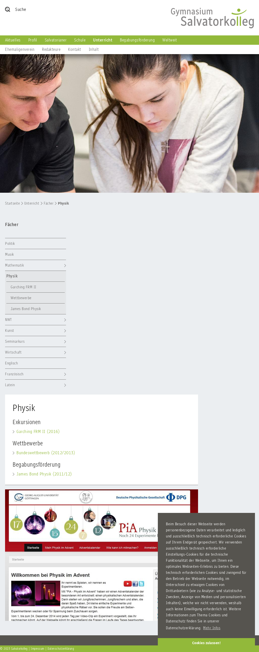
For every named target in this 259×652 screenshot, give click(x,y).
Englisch (11, 363)
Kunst (9, 330)
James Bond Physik (26, 308)
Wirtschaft (13, 352)
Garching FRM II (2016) (38, 431)
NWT (8, 319)
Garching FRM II (23, 287)
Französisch (14, 374)
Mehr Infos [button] (211, 627)
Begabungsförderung (137, 39)
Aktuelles (13, 39)
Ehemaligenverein (19, 49)
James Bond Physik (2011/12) (44, 474)
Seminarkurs (15, 341)
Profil (32, 39)
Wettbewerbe (21, 297)
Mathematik (14, 265)
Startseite (12, 203)
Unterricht (102, 39)
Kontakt (74, 49)
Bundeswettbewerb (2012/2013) (45, 452)
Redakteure (51, 49)
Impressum (37, 648)
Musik (9, 254)
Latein (10, 384)
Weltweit (169, 39)
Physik (63, 203)
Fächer (48, 203)
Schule (79, 39)
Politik (10, 243)
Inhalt (94, 49)
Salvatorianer (56, 39)
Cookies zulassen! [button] (206, 643)
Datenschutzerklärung (61, 648)
